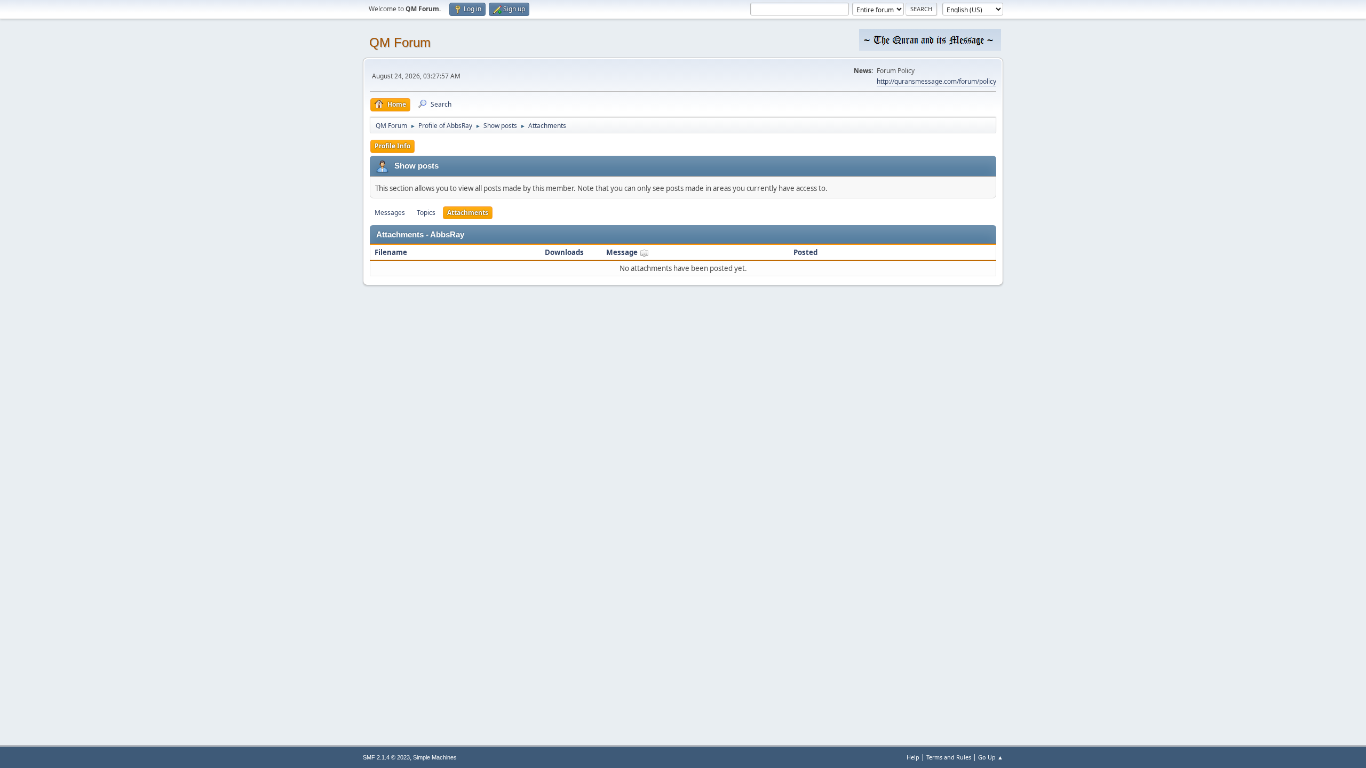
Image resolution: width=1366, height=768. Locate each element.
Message (622, 252)
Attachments (467, 212)
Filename (391, 252)
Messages (390, 212)
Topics (426, 212)
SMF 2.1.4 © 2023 (386, 757)
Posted (805, 252)
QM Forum (400, 42)
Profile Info (392, 145)
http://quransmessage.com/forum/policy (936, 81)
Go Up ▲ (990, 757)
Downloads (564, 252)
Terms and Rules (948, 757)
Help (913, 757)
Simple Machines (435, 757)
